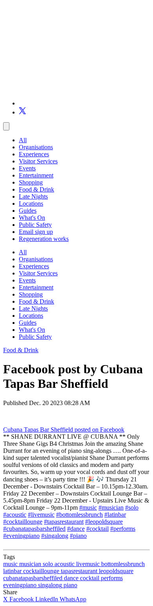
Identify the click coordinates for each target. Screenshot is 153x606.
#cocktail (97, 528)
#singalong (54, 535)
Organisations (36, 147)
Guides (27, 210)
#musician (111, 507)
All (23, 140)
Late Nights (33, 196)
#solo (131, 507)
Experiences (34, 154)
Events (27, 168)
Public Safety (35, 224)
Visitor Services (38, 161)
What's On (32, 217)
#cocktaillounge (22, 521)
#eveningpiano (21, 535)
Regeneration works (44, 238)
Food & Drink (36, 189)
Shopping (31, 182)
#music (88, 507)
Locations (31, 203)
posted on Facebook (99, 429)
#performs (122, 528)
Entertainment (36, 175)
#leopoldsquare (104, 521)
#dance (76, 528)
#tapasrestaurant (64, 521)
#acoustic (14, 514)
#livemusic (41, 514)
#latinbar (115, 514)
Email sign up (36, 231)
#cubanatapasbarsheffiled (34, 528)
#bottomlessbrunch (79, 514)
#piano (78, 535)
